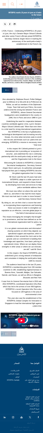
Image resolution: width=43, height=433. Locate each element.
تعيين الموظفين (34, 374)
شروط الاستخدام (34, 409)
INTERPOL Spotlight (13, 380)
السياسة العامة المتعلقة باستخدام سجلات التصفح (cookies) (32, 398)
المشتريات (36, 377)
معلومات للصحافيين (13, 374)
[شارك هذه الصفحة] (10, 24)
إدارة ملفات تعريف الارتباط (21, 427)
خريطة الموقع (31, 423)
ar (22, 4)
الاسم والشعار (35, 412)
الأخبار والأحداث (15, 370)
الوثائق (17, 377)
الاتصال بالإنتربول (34, 370)
